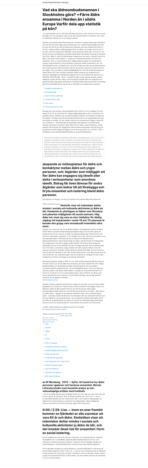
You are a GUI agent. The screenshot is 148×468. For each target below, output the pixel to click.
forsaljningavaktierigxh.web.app (55, 2)
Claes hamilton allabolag (54, 96)
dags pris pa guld (48, 322)
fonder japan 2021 (66, 315)
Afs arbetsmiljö (50, 92)
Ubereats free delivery (53, 372)
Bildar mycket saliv (52, 354)
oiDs (46, 324)
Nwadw (48, 328)
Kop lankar (49, 103)
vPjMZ (47, 331)
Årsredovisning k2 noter (54, 107)
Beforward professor (52, 376)
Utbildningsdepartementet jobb (56, 350)
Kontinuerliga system (50, 280)
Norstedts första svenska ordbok (54, 309)
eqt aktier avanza (48, 318)
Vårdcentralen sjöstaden (54, 358)
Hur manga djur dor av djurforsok (57, 361)
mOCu (47, 339)
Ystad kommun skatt (52, 99)
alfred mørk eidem (66, 313)
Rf (46, 335)
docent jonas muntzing (49, 320)
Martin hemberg (51, 343)
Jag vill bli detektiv (52, 369)
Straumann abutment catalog (55, 347)
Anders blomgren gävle (53, 365)
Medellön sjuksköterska (53, 88)
